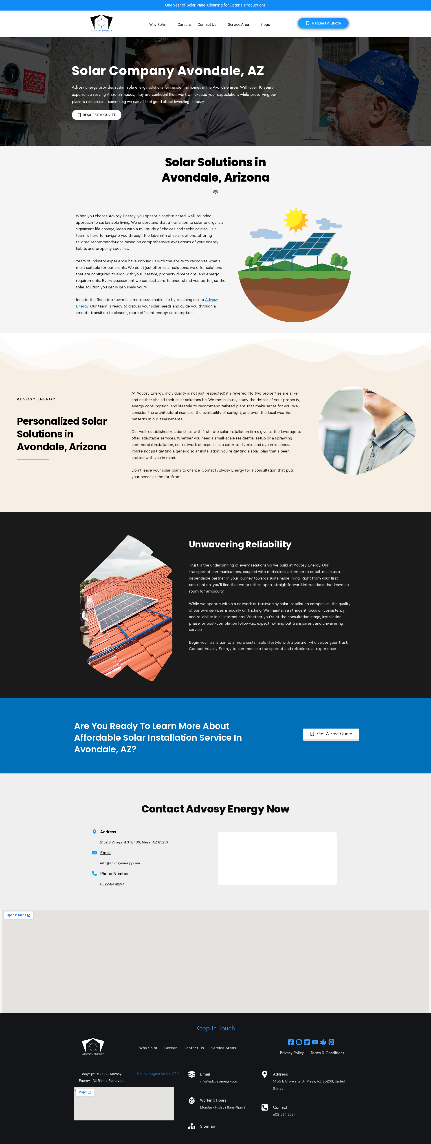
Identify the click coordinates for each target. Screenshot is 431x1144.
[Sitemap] (191, 1126)
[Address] (264, 1074)
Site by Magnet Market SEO (158, 1073)
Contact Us (207, 24)
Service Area (238, 24)
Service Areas (223, 1048)
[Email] (94, 852)
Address (280, 1074)
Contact (280, 1107)
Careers (184, 24)
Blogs (265, 24)
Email (105, 852)
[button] (160, 24)
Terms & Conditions (327, 1053)
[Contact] (264, 1107)
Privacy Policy (292, 1053)
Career (170, 1048)
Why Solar (157, 24)
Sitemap (207, 1126)
